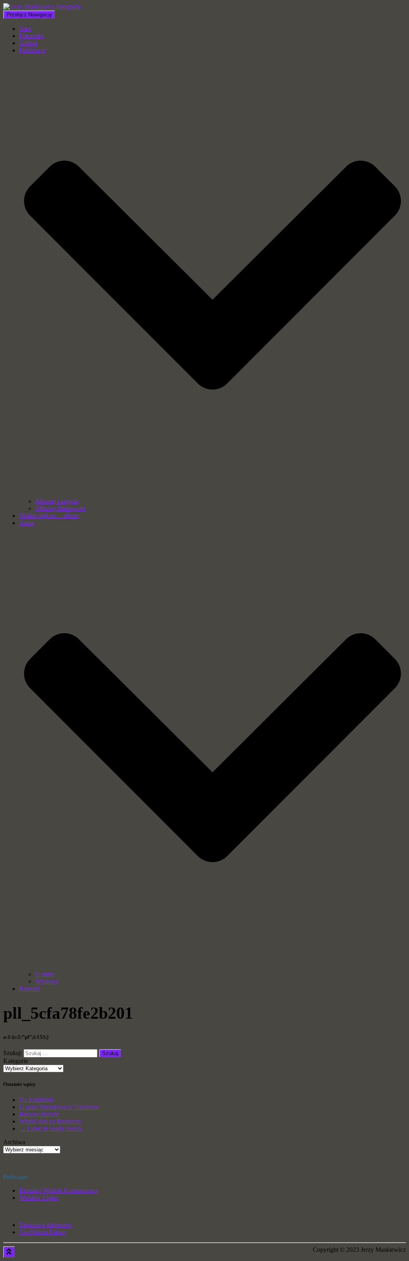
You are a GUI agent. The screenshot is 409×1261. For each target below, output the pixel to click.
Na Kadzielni (36, 1099)
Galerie (28, 43)
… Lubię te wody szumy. (51, 1128)
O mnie (44, 974)
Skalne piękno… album (49, 515)
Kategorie (15, 1060)
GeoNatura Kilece (42, 1232)
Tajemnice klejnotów (45, 1224)
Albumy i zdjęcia (56, 501)
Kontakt (29, 988)
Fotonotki (31, 35)
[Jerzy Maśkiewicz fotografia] (42, 6)
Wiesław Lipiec (38, 1197)
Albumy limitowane (60, 508)
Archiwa (14, 1142)
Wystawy (47, 981)
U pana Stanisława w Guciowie (59, 1106)
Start (25, 28)
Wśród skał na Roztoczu (50, 1121)
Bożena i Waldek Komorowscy (58, 1190)
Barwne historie (39, 1114)
